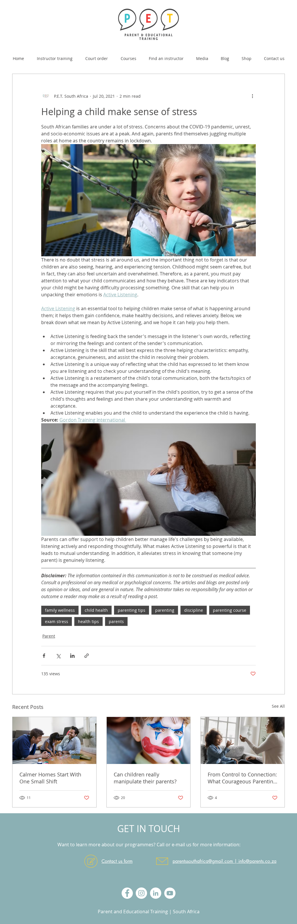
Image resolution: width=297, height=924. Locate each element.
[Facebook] (127, 893)
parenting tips (131, 610)
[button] (128, 56)
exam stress (56, 621)
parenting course (229, 610)
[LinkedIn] (155, 893)
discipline (193, 610)
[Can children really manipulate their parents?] (149, 740)
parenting (164, 610)
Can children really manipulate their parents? (145, 778)
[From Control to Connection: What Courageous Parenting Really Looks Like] (243, 740)
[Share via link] (86, 655)
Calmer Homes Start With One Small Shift (50, 778)
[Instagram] (141, 893)
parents (116, 621)
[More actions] (252, 95)
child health (96, 610)
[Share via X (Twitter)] (58, 655)
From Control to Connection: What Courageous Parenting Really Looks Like (242, 778)
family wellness (60, 610)
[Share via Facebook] (44, 655)
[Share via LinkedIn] (72, 655)
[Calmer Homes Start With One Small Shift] (54, 740)
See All (278, 706)
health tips (88, 621)
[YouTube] (169, 893)
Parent (48, 636)
